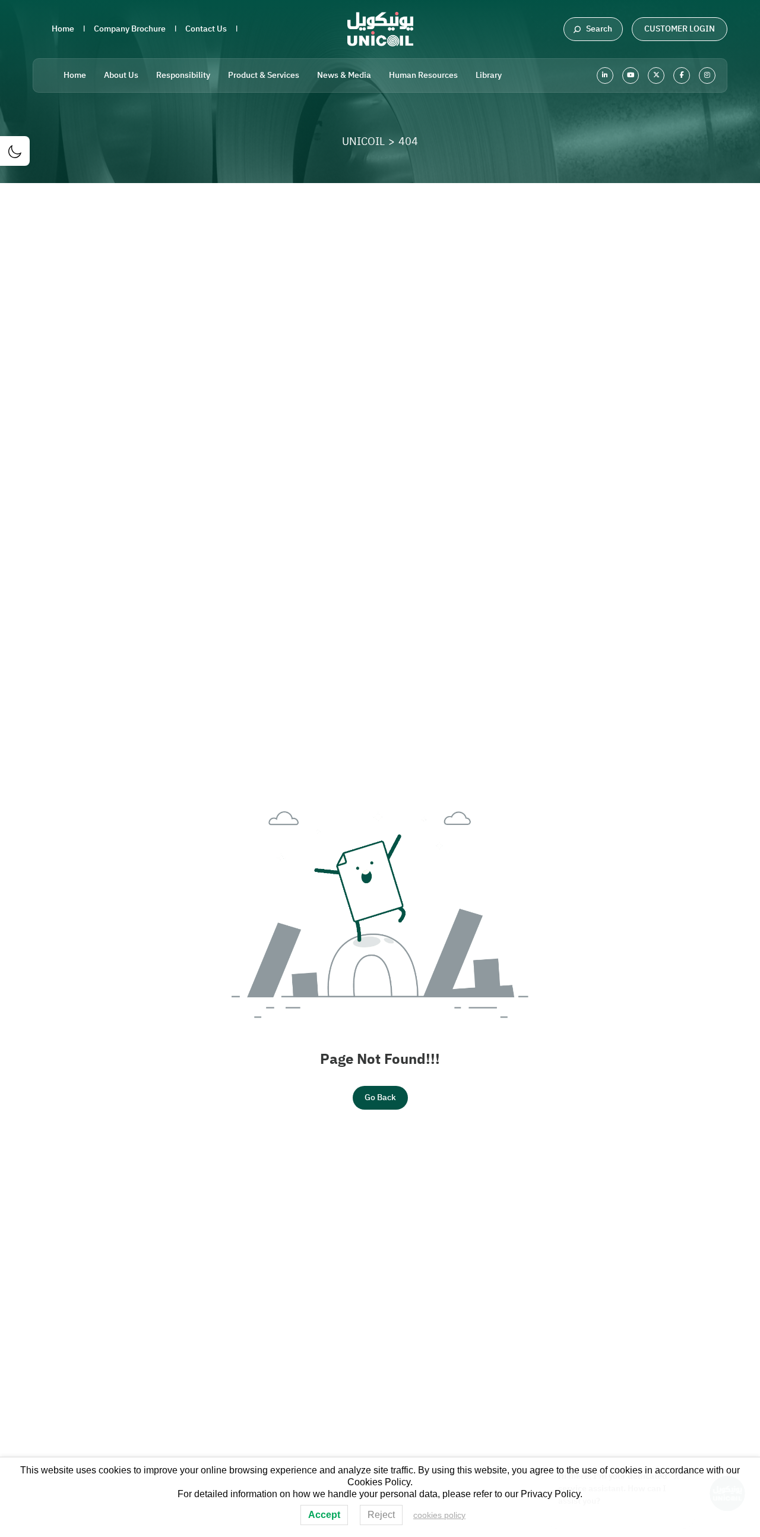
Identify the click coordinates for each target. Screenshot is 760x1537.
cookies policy (439, 1515)
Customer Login (679, 29)
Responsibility (183, 75)
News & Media (344, 75)
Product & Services (263, 75)
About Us (121, 75)
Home (63, 29)
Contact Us (206, 29)
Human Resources (423, 75)
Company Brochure (130, 29)
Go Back (380, 1097)
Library (489, 75)
